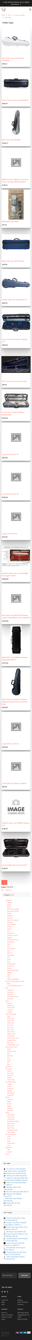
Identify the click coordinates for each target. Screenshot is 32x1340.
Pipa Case (8, 1029)
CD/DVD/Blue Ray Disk (13, 986)
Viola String (9, 1117)
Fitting (7, 929)
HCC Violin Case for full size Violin (14, 381)
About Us (4, 1313)
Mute (7, 944)
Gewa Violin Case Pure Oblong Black (15, 100)
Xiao (7, 1064)
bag (7, 1016)
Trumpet (8, 1012)
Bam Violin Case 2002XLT (11, 140)
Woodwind (8, 1148)
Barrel (7, 905)
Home (3, 15)
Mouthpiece (9, 942)
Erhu (7, 1058)
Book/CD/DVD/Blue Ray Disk (14, 981)
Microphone (9, 1093)
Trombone (8, 1010)
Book (7, 984)
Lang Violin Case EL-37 (10, 454)
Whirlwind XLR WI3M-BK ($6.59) (15, 1176)
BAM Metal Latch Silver (10, 221)
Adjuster (8, 903)
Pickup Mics (9, 955)
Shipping (8, 1108)
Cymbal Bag (9, 1036)
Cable (7, 1086)
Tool (7, 977)
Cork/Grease (9, 924)
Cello (7, 1141)
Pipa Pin (8, 953)
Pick (7, 957)
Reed (7, 959)
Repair (7, 1106)
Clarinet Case (9, 1034)
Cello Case (9, 1023)
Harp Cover (9, 1032)
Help (2, 1304)
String (6, 1113)
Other (6, 1154)
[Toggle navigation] (30, 9)
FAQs (3, 1302)
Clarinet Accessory (11, 920)
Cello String (9, 1119)
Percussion (8, 1069)
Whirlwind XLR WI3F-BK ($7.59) (15, 1173)
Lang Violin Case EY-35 (10, 744)
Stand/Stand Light (11, 970)
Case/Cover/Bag (19, 15)
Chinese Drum (10, 1051)
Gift (7, 931)
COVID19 (7, 1067)
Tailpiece (8, 973)
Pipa (7, 1054)
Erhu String (9, 1126)
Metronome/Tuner (11, 940)
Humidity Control (10, 935)
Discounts (20, 1304)
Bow (6, 988)
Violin (7, 1137)
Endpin (7, 927)
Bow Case (8, 1025)
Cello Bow (8, 994)
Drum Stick (9, 1073)
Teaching (8, 1110)
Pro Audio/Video (10, 1082)
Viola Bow (8, 992)
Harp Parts (9, 933)
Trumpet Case (10, 1040)
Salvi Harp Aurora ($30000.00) (15, 1232)
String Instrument (10, 1134)
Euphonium (9, 1005)
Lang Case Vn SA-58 (9, 534)
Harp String (9, 1124)
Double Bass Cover (11, 1045)
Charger (8, 1084)
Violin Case (7, 18)
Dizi (7, 1062)
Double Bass (9, 1143)
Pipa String (9, 1128)
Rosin (7, 962)
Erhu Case (8, 1027)
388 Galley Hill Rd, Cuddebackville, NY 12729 (23, 1315)
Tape (7, 975)
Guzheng (8, 1056)
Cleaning (8, 922)
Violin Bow (9, 990)
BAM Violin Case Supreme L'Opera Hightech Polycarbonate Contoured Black (14, 701)
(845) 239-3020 (22, 1319)
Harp (7, 1145)
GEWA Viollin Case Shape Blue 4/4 (14, 300)
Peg (7, 951)
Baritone (8, 1003)
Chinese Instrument (10, 1047)
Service (7, 1097)
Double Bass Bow (11, 997)
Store (9, 15)
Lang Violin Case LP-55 (10, 494)
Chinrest (8, 918)
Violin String (9, 1115)
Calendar (8, 916)
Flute (7, 1150)
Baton (7, 907)
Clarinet (8, 1152)
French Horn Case (11, 1038)
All (12, 895)
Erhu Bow (8, 999)
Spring (7, 968)
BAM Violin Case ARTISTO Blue (13, 261)
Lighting (8, 1091)
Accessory (8, 900)
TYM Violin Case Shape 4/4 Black (14, 783)
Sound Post (9, 966)
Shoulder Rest (10, 964)
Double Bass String (11, 1121)
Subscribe (24, 1275)
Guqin (7, 1060)
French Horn (9, 1008)
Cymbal (8, 1071)
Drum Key (8, 1075)
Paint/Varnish (9, 949)
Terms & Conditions (7, 1315)
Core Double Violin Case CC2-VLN (14, 865)
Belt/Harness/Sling (11, 909)
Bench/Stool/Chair (11, 911)
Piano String (9, 1132)
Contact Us (4, 1300)
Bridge (7, 914)
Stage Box (9, 1095)
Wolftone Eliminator (11, 979)
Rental (7, 1104)
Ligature (8, 938)
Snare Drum (9, 1080)
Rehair (7, 1102)
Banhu (7, 1049)
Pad (7, 946)
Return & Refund (22, 1302)
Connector (9, 1089)
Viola (7, 1139)
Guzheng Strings (10, 1130)
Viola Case (9, 1021)
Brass (6, 1001)
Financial (8, 1099)
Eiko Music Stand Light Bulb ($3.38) (16, 1192)
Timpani (8, 1078)
